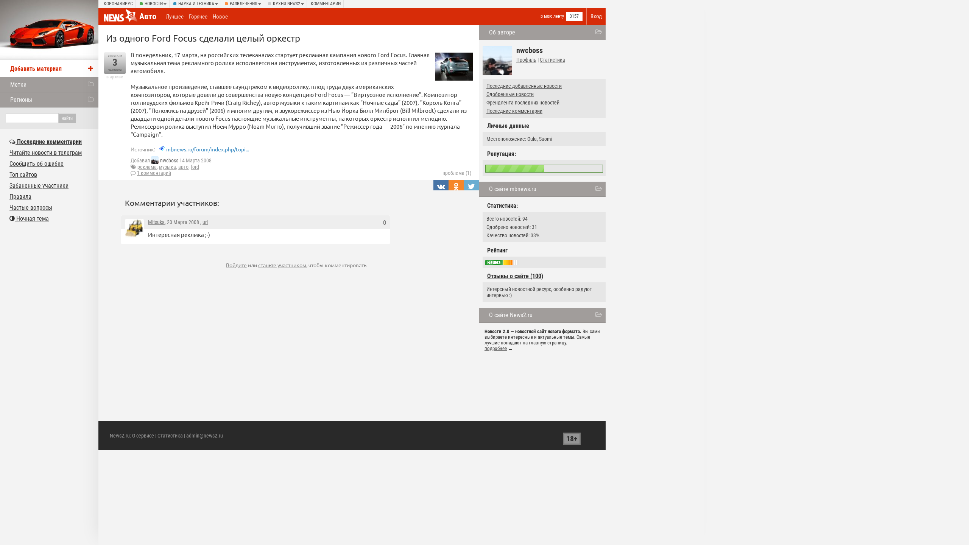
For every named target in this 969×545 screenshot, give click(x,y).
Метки (18, 84)
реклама (147, 167)
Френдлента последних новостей (522, 103)
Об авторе (502, 32)
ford (195, 167)
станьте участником (282, 265)
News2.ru (120, 436)
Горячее (198, 16)
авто (183, 167)
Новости (154, 3)
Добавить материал (36, 68)
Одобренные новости (510, 94)
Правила (20, 196)
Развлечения (243, 3)
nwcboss (169, 160)
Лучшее (175, 16)
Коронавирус (118, 3)
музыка (167, 167)
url (205, 222)
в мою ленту (552, 16)
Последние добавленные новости (524, 86)
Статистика (552, 60)
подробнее (495, 348)
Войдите (236, 265)
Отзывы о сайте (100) (515, 276)
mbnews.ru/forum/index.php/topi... (207, 149)
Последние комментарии (514, 111)
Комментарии (326, 3)
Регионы (21, 99)
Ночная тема (32, 218)
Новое (220, 16)
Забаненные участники (39, 185)
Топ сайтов (23, 174)
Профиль (526, 60)
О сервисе (143, 436)
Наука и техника (196, 3)
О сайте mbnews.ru (512, 189)
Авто (147, 16)
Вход (596, 16)
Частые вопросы (30, 207)
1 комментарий (154, 173)
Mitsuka (156, 222)
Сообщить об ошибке (36, 163)
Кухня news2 (286, 3)
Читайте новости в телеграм (45, 152)
